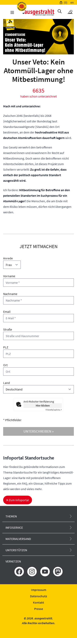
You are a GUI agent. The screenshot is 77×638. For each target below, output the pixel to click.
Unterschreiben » (38, 431)
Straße (7, 329)
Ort (5, 365)
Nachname (10, 294)
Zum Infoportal (18, 500)
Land (6, 383)
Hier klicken (43, 405)
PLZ (5, 347)
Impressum (38, 590)
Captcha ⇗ (54, 409)
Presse (38, 609)
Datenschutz (38, 596)
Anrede (8, 258)
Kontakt (38, 602)
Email (6, 312)
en (72, 2)
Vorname (9, 276)
